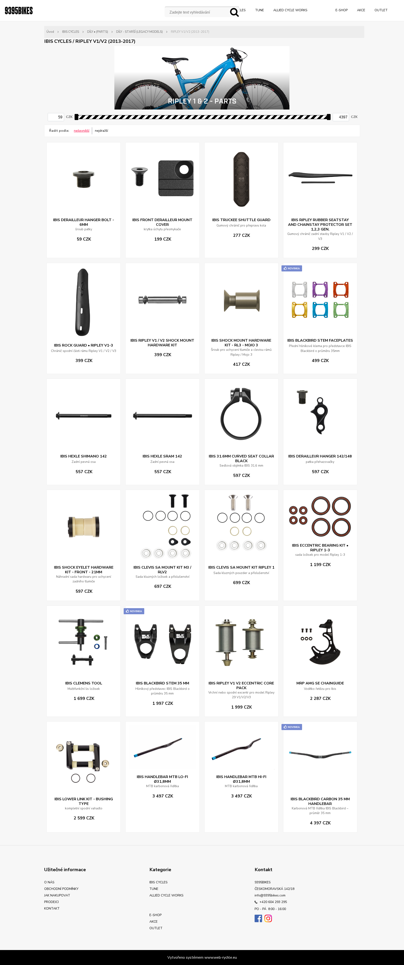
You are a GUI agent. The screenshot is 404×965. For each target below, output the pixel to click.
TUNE (259, 10)
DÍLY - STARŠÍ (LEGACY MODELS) (139, 32)
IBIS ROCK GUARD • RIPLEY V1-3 (83, 345)
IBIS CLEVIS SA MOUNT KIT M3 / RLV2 (162, 569)
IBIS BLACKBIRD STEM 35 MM (162, 683)
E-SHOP (341, 10)
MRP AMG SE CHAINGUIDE (320, 683)
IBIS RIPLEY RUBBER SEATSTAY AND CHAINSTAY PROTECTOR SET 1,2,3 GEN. (320, 225)
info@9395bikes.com (270, 895)
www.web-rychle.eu (220, 957)
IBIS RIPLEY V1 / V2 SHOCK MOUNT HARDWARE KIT (162, 342)
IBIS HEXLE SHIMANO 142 (83, 456)
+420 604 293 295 (273, 902)
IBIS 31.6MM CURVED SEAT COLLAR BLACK (241, 458)
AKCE (361, 10)
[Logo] (19, 10)
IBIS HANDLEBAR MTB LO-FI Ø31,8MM (162, 779)
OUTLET (381, 10)
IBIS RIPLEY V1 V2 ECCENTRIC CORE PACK (241, 685)
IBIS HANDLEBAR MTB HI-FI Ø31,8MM (241, 779)
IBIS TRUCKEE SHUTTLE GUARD (241, 220)
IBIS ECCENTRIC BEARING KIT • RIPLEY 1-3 (320, 547)
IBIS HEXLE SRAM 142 (162, 456)
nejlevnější (81, 130)
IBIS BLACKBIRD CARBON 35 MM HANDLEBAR (320, 801)
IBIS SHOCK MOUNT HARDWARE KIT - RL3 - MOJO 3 (241, 342)
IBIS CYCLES (70, 32)
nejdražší (101, 130)
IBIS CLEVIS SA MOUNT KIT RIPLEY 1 (241, 567)
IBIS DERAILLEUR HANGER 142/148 (320, 456)
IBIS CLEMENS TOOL (83, 683)
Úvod (50, 32)
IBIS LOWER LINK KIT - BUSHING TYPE (83, 801)
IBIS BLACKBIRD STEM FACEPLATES (320, 340)
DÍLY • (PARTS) (97, 32)
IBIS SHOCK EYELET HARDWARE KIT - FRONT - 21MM (83, 569)
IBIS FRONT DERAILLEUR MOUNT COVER (162, 222)
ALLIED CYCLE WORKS (290, 10)
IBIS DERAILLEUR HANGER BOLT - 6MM (83, 222)
